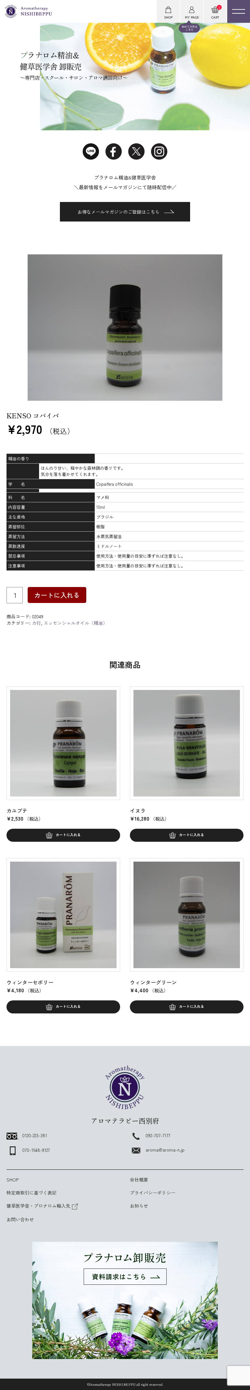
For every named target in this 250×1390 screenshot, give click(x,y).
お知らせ (139, 1205)
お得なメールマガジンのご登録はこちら (118, 211)
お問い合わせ (20, 1219)
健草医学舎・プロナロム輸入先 (38, 1205)
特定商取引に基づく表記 (32, 1192)
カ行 (36, 623)
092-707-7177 (158, 1135)
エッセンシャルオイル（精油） (75, 623)
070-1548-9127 (36, 1150)
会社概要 (139, 1179)
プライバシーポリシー (152, 1192)
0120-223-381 (34, 1135)
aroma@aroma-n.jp (165, 1149)
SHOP (13, 1179)
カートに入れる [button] (68, 834)
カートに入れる (57, 595)
